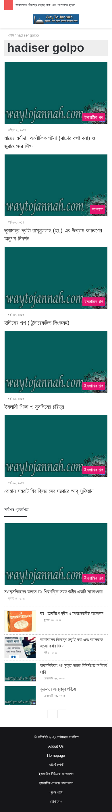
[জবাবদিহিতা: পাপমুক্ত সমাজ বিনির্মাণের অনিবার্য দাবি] (20, 672)
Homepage (56, 755)
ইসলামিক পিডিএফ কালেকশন (56, 774)
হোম (10, 35)
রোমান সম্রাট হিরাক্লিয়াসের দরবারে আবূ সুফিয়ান (49, 491)
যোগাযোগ (56, 801)
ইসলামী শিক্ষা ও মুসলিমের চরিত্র (34, 407)
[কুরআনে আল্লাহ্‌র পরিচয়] (20, 695)
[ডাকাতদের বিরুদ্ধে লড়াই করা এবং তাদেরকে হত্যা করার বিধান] (20, 647)
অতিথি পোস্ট (56, 765)
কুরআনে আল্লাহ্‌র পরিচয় (58, 689)
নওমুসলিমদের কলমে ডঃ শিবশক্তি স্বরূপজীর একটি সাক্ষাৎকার (53, 592)
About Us (56, 746)
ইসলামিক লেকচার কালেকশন (56, 783)
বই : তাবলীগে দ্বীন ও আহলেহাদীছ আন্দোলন (71, 613)
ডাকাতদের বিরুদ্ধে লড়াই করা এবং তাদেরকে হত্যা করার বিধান (53, 5)
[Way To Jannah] (56, 19)
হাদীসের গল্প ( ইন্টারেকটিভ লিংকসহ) (36, 323)
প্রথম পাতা (56, 792)
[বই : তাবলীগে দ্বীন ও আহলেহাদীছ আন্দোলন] (20, 621)
